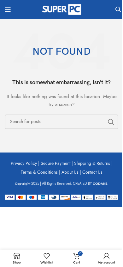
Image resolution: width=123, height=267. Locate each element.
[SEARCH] (111, 122)
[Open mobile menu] (8, 9)
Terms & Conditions (39, 172)
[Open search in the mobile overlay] (118, 9)
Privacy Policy (24, 163)
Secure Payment (55, 163)
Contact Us (92, 172)
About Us (70, 172)
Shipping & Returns (92, 163)
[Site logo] (61, 9)
